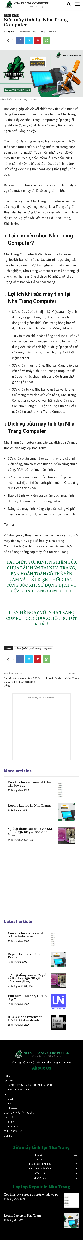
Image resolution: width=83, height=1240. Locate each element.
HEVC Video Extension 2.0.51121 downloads (25, 1018)
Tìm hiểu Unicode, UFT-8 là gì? (27, 997)
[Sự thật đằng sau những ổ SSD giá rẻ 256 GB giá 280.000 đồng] (66, 835)
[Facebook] (20, 40)
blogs (15, 15)
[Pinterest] (38, 40)
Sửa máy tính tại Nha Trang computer (33, 648)
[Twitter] (29, 40)
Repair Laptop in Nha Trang (62, 678)
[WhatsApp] (46, 40)
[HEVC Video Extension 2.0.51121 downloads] (58, 1022)
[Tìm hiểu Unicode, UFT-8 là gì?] (58, 1001)
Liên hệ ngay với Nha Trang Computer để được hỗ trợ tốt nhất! (41, 618)
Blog (7, 15)
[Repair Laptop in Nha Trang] (66, 812)
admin (11, 31)
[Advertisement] (41, 723)
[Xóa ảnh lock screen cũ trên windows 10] (66, 789)
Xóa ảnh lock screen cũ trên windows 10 (29, 784)
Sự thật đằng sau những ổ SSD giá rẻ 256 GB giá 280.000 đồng (22, 682)
